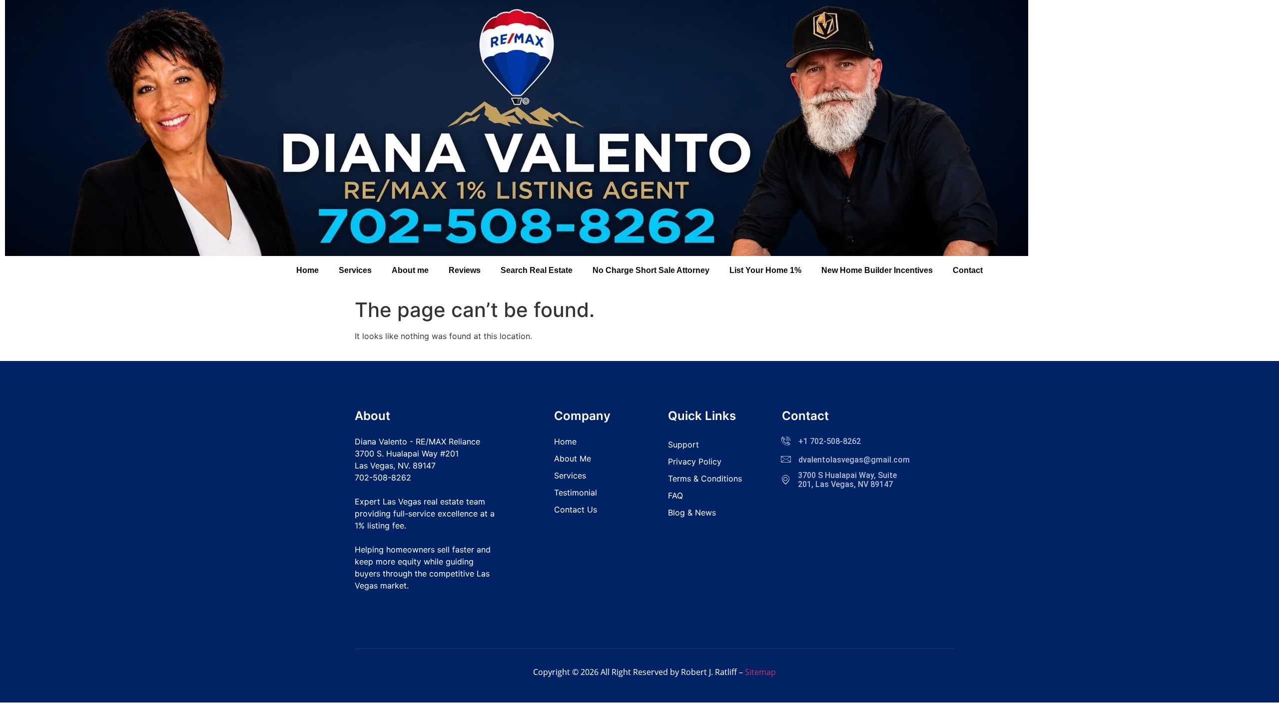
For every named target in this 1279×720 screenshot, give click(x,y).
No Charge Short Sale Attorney (651, 270)
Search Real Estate (537, 270)
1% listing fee (379, 525)
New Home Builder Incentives (877, 270)
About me (410, 270)
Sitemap (760, 672)
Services (355, 270)
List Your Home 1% (765, 270)
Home (307, 270)
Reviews (465, 270)
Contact (968, 270)
